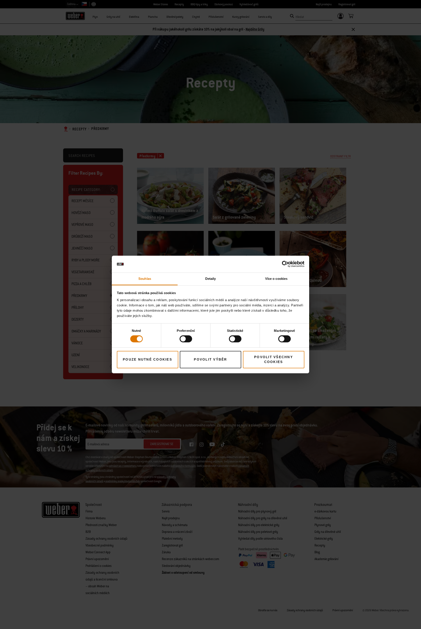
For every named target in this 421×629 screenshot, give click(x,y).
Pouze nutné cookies (147, 359)
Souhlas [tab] (144, 278)
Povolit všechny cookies (273, 359)
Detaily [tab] (210, 278)
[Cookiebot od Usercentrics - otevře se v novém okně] (285, 264)
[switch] (186, 338)
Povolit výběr (210, 359)
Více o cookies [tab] (276, 278)
